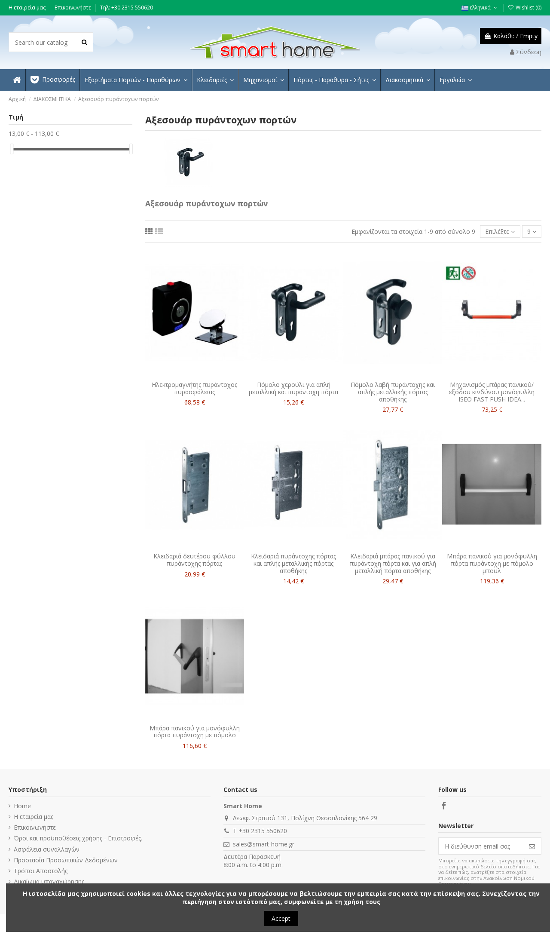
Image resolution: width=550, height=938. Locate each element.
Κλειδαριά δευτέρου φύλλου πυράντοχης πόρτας (194, 559)
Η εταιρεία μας (28, 7)
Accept (281, 918)
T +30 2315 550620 (260, 831)
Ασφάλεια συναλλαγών (46, 849)
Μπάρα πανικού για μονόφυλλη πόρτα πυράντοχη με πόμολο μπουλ (492, 563)
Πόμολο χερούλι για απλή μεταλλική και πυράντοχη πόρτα (293, 388)
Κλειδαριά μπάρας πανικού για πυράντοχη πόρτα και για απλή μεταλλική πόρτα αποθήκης (393, 563)
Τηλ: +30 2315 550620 (126, 7)
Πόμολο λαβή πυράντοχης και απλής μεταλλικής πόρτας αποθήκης (393, 391)
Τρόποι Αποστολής (40, 871)
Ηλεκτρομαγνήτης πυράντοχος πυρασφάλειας (194, 388)
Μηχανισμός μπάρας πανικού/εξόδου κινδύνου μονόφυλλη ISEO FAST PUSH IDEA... (492, 391)
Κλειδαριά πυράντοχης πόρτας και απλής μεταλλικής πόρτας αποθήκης (293, 563)
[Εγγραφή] (532, 846)
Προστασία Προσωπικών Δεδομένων (66, 860)
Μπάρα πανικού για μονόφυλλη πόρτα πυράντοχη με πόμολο (195, 731)
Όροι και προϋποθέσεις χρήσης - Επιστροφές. (78, 838)
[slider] (11, 149)
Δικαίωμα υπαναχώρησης (49, 881)
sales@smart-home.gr (263, 844)
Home (22, 806)
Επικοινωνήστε (73, 7)
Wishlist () (527, 7)
